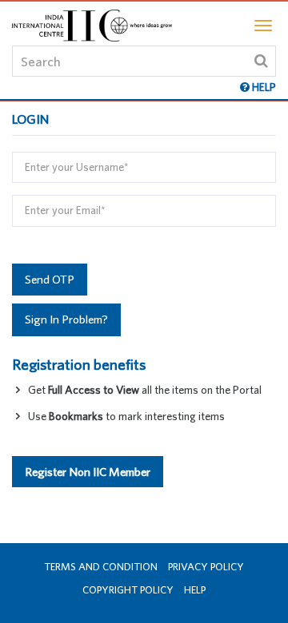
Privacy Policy (206, 567)
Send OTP (49, 279)
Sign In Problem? (66, 319)
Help (195, 590)
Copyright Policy (128, 590)
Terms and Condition (101, 567)
